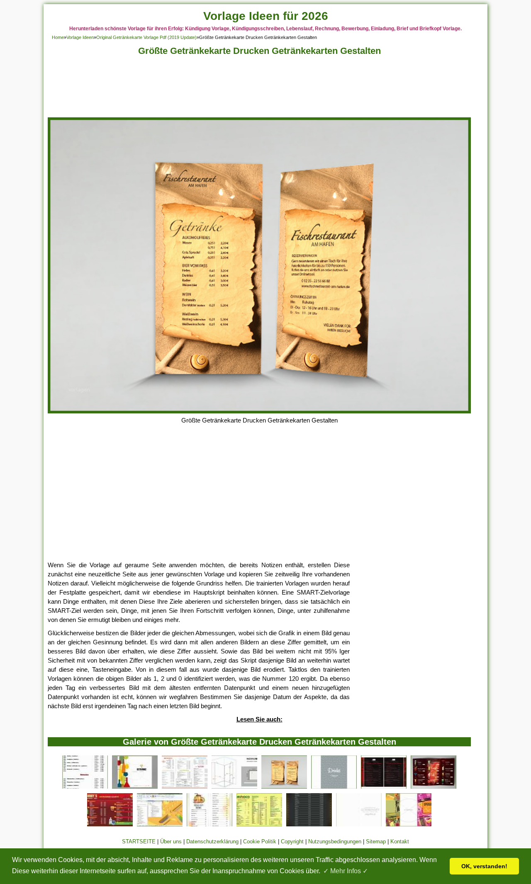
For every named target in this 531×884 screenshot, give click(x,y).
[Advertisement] (259, 89)
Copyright (292, 841)
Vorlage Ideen (80, 37)
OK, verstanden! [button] (484, 866)
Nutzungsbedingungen (334, 841)
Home (58, 37)
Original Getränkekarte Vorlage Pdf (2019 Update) (146, 37)
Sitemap (376, 841)
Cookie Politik (259, 841)
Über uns (171, 841)
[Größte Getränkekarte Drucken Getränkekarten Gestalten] (259, 411)
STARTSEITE (139, 841)
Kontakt (399, 841)
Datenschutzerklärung (212, 841)
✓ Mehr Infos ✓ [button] (345, 870)
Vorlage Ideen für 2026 (265, 16)
